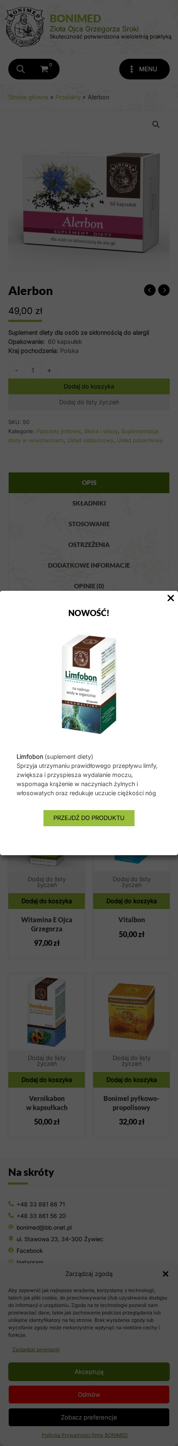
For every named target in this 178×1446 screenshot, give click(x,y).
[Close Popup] (171, 598)
